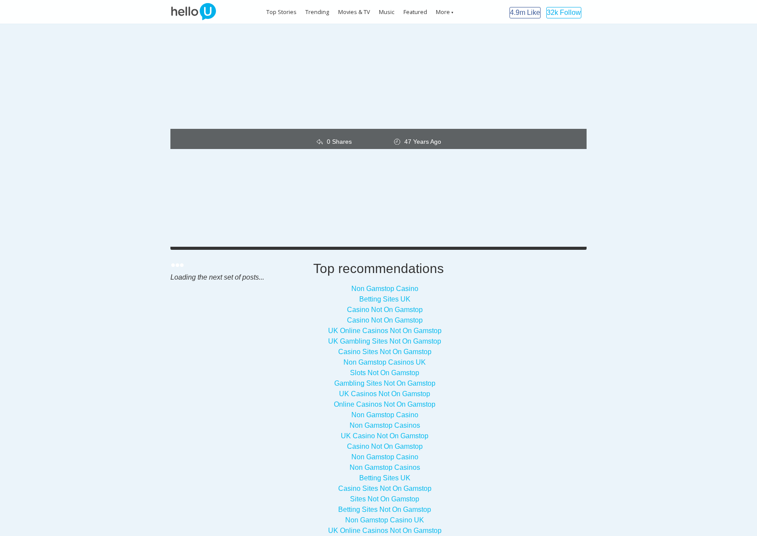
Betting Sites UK (384, 299)
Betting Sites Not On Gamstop (384, 509)
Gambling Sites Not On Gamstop (384, 383)
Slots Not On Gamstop (384, 372)
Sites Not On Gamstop (384, 499)
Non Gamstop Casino (384, 288)
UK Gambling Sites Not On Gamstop (384, 341)
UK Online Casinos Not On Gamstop (385, 330)
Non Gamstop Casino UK (384, 520)
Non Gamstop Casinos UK (384, 362)
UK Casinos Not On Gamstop (384, 394)
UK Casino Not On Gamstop (384, 436)
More (443, 12)
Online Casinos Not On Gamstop (384, 404)
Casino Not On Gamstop (385, 309)
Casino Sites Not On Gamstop (385, 351)
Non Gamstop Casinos (385, 425)
